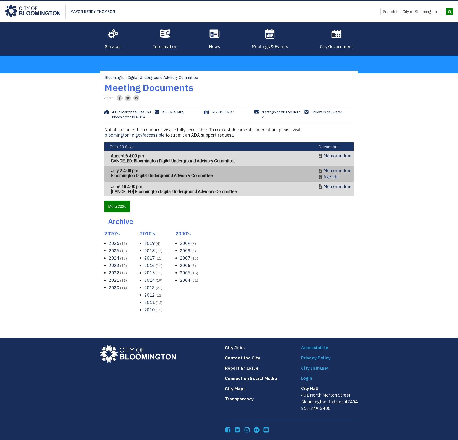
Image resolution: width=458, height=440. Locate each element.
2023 (118, 265)
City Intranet (315, 368)
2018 (153, 250)
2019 (152, 243)
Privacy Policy (316, 358)
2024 (118, 258)
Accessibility (314, 347)
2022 (118, 273)
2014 (153, 280)
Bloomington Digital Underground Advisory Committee (151, 77)
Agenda (331, 176)
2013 (153, 287)
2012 (153, 295)
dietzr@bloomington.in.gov (281, 114)
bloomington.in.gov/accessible (134, 135)
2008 (188, 250)
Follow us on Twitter (327, 112)
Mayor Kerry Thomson (92, 11)
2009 (188, 243)
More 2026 (117, 206)
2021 (118, 280)
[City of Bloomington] (32, 12)
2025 (118, 250)
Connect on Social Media (251, 378)
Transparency (239, 399)
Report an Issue (242, 368)
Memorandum (337, 156)
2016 (153, 265)
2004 (189, 280)
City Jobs (235, 347)
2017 (153, 258)
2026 (118, 243)
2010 (153, 309)
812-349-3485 (173, 112)
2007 (189, 258)
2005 (189, 273)
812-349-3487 (223, 112)
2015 (153, 273)
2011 (153, 302)
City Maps (235, 388)
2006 (188, 265)
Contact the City (242, 358)
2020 (118, 287)
